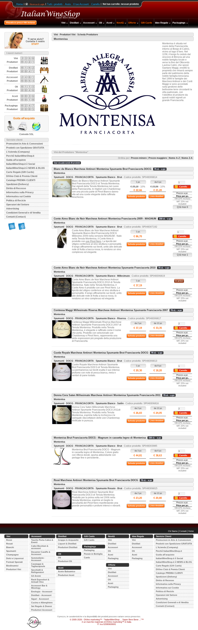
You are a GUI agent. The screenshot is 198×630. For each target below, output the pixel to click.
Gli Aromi (36, 576)
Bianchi (10, 547)
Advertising (12, 208)
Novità (120, 22)
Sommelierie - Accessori (38, 559)
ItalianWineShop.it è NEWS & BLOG (25, 168)
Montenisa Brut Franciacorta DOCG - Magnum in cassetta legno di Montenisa (100, 437)
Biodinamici (12, 566)
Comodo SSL (26, 134)
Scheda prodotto (136, 196)
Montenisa (59, 173)
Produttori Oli (65, 561)
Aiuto (68, 4)
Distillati (74, 22)
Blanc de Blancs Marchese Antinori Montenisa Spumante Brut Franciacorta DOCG (102, 168)
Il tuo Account (81, 4)
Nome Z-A (187, 158)
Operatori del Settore (17, 204)
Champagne (12, 554)
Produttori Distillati (67, 547)
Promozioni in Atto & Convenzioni (24, 143)
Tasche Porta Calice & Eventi (42, 541)
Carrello (95, 4)
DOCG (69, 177)
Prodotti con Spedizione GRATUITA (25, 147)
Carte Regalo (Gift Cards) (20, 172)
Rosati (9, 543)
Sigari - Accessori (40, 599)
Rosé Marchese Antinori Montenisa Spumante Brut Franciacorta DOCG (96, 480)
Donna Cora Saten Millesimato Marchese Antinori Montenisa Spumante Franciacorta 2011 (107, 395)
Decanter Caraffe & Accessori (40, 553)
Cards (87, 557)
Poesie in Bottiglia (93, 554)
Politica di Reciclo (16, 200)
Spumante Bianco (105, 177)
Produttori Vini (67, 34)
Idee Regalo (161, 22)
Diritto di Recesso (16, 188)
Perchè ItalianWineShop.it (20, 156)
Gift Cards (146, 22)
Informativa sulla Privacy (20, 192)
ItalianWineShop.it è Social (20, 164)
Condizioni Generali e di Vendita (23, 212)
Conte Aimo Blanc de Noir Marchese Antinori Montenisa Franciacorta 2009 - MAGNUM (105, 218)
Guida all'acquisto (16, 160)
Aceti (109, 22)
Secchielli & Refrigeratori (37, 571)
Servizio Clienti (163, 536)
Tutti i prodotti (54, 4)
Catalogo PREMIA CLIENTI (20, 180)
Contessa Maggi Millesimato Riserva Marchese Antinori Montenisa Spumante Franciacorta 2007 (111, 310)
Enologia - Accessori (41, 591)
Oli (100, 22)
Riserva (121, 318)
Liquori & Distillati (67, 543)
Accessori (89, 22)
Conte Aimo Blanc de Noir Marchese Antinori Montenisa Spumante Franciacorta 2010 (104, 267)
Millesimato (123, 276)
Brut (119, 177)
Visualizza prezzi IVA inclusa (20, 22)
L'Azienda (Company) (18, 151)
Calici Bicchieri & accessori (39, 547)
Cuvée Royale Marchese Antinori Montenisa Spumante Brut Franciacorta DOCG (101, 352)
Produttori (12, 62)
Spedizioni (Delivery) (17, 184)
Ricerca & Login (37, 4)
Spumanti (59, 177)
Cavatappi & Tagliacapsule (38, 565)
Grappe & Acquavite (68, 540)
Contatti (182, 531)
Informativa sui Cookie (18, 196)
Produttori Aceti (66, 575)
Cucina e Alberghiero (42, 602)
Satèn (120, 403)
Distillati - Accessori (41, 595)
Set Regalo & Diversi (41, 606)
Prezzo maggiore (157, 158)
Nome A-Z (174, 158)
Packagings (178, 22)
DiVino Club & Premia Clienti (21, 176)
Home (19, 4)
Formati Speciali (14, 562)
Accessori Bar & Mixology (39, 586)
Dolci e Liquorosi (15, 558)
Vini (63, 22)
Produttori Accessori (41, 610)
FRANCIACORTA (84, 177)
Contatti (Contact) (16, 216)
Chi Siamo (173, 531)
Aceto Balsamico (66, 571)
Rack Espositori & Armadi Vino (40, 580)
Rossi (9, 540)
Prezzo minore (139, 158)
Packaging (89, 550)
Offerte (132, 22)
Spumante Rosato (105, 488)
